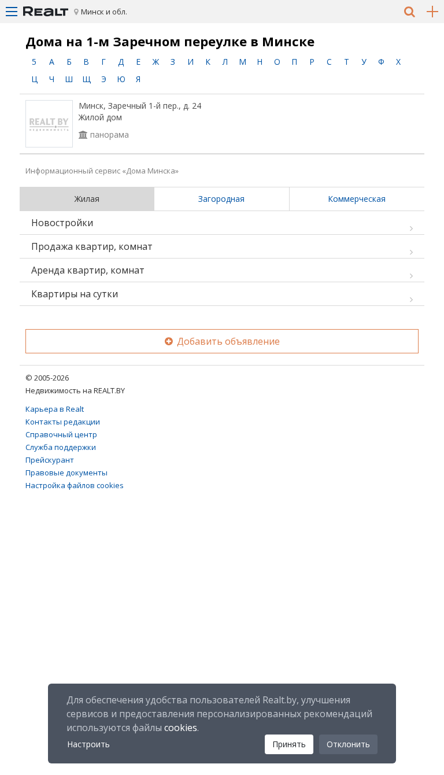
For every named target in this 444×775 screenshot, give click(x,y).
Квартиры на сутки (74, 293)
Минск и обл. (104, 11)
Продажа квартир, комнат (92, 246)
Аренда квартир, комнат (88, 270)
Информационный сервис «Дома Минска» (102, 170)
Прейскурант (49, 460)
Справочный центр (61, 434)
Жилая (87, 198)
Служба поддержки (60, 447)
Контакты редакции (62, 421)
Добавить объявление (227, 341)
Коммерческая (357, 198)
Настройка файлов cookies (74, 485)
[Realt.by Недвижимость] (45, 11)
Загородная (221, 198)
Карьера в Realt (54, 409)
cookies (180, 727)
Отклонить (348, 744)
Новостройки (62, 222)
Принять (289, 744)
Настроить (88, 744)
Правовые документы (66, 472)
